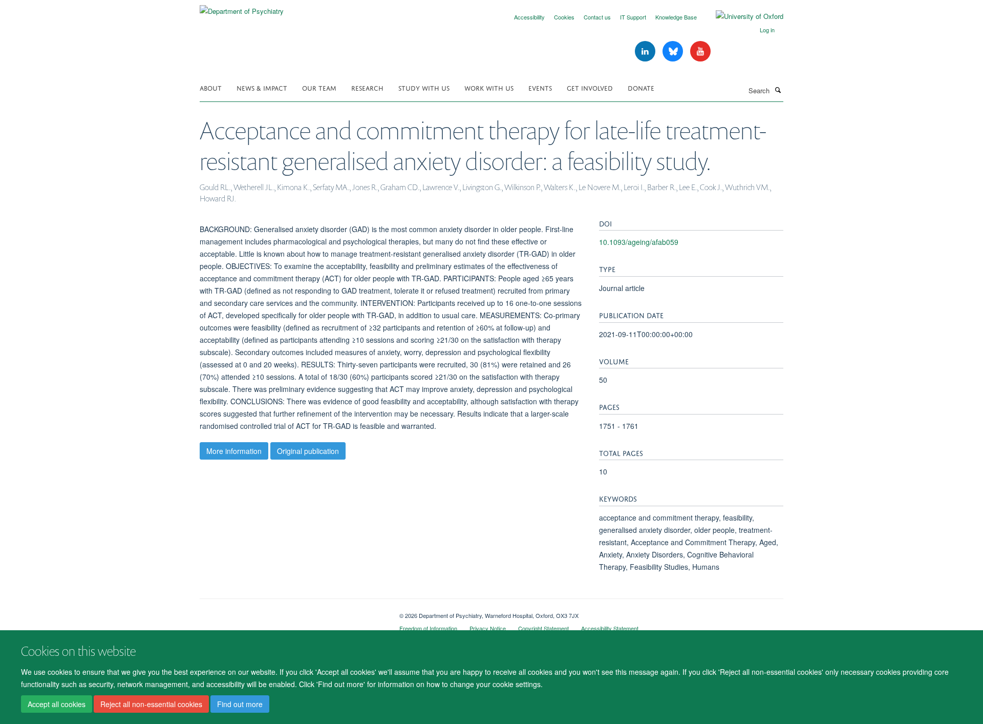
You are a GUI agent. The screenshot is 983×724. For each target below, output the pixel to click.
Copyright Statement (543, 628)
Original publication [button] (308, 451)
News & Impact (262, 87)
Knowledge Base (676, 17)
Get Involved (590, 87)
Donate (641, 87)
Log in (767, 30)
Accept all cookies (57, 704)
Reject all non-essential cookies (151, 704)
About (211, 87)
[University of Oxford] (741, 16)
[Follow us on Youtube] (700, 51)
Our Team (319, 87)
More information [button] (234, 451)
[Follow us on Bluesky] (674, 51)
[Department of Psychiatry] (242, 7)
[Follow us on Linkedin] (646, 51)
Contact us (597, 17)
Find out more (240, 704)
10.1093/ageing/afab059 (638, 242)
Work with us (489, 87)
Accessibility (529, 17)
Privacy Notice (487, 628)
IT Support (633, 17)
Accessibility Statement (609, 628)
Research (367, 87)
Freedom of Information (428, 628)
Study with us (424, 87)
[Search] (777, 89)
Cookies (564, 17)
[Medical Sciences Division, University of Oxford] (292, 611)
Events (540, 87)
